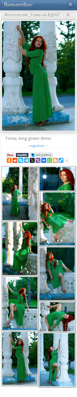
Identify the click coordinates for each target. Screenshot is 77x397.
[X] (32, 160)
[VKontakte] (43, 160)
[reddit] (15, 160)
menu (70, 4)
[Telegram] (26, 160)
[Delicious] (61, 160)
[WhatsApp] (49, 160)
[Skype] (20, 160)
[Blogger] (55, 160)
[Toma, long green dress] (38, 75)
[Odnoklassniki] (9, 160)
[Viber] (38, 160)
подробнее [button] (38, 146)
